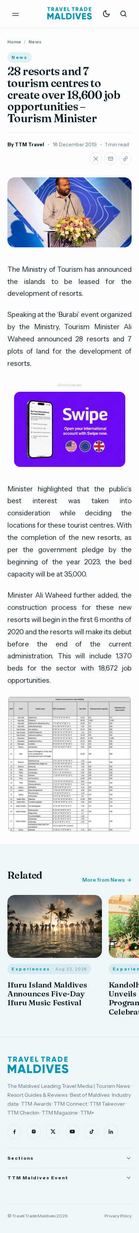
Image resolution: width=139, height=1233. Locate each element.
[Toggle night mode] (106, 14)
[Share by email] (110, 158)
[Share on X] (95, 158)
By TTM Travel (25, 144)
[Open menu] (15, 14)
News (35, 41)
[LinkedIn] (111, 1132)
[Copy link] (125, 158)
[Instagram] (34, 1132)
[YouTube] (72, 1132)
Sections (20, 1158)
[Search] (123, 14)
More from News (103, 880)
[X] (53, 1132)
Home (14, 41)
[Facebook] (14, 1132)
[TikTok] (92, 1132)
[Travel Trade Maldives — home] (69, 13)
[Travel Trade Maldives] (38, 1064)
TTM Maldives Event (37, 1177)
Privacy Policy (118, 1216)
